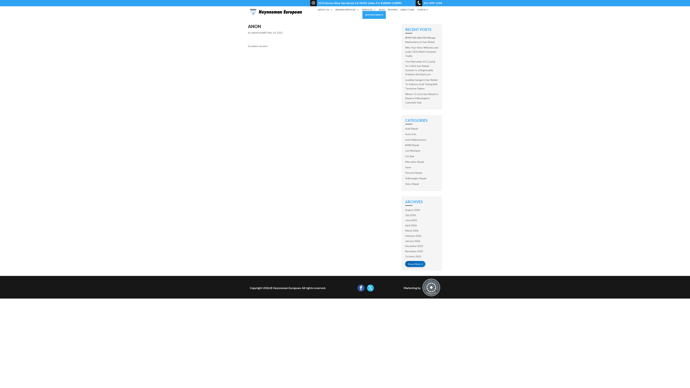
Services (367, 9)
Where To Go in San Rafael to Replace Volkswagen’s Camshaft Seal (421, 98)
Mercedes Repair (414, 161)
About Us (323, 9)
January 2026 (412, 240)
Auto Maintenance (415, 139)
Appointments (374, 14)
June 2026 (411, 220)
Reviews (393, 9)
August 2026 (412, 209)
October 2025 (413, 256)
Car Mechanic (412, 150)
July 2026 (410, 215)
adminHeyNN (258, 32)
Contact (422, 9)
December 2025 (414, 246)
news (408, 167)
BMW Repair (412, 145)
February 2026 (413, 235)
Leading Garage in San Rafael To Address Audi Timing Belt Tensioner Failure (421, 84)
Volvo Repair (412, 183)
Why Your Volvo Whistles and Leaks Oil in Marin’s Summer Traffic (421, 52)
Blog (382, 9)
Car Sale (409, 156)
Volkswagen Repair (416, 178)
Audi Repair (411, 128)
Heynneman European (287, 288)
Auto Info (410, 134)
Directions (407, 9)
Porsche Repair (413, 172)
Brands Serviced (345, 9)
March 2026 (411, 230)
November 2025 (414, 251)
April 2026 (411, 225)
